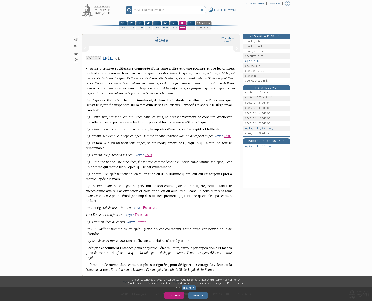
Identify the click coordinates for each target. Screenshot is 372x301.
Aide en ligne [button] (255, 3)
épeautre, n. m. (254, 56)
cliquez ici (188, 288)
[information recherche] (129, 10)
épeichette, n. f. (254, 70)
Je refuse (198, 295)
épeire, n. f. (251, 76)
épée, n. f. (252, 61)
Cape (227, 136)
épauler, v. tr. (253, 41)
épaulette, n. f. (254, 46)
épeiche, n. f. (252, 66)
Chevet (141, 222)
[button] (76, 39)
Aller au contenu (96, 3)
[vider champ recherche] (202, 10)
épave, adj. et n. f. (255, 51)
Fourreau (149, 208)
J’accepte (174, 295)
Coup (148, 155)
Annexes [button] (275, 3)
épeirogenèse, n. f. (256, 80)
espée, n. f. (259, 92)
